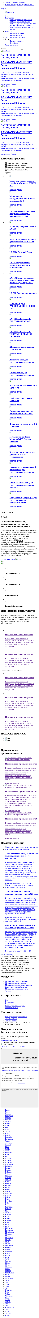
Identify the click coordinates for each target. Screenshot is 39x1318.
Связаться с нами (11, 45)
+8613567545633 (11, 1019)
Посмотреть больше (8, 559)
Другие (12, 29)
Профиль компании (17, 41)
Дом (6, 16)
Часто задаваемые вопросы (15, 37)
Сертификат (14, 43)
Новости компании (17, 33)
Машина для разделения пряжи (21, 27)
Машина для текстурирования (21, 20)
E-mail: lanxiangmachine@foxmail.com (19, 5)
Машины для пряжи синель (20, 22)
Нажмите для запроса (9, 1040)
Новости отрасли (16, 35)
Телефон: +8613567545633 (15, 3)
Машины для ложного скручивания (23, 24)
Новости (8, 31)
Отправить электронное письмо (12, 1046)
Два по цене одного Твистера (20, 25)
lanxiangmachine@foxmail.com (16, 1017)
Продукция (9, 18)
